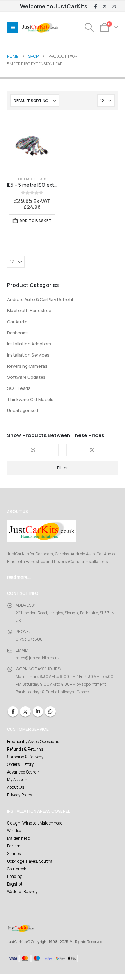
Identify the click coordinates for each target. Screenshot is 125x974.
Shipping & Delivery (25, 757)
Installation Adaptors (29, 344)
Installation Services (28, 355)
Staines (14, 853)
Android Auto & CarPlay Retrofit (40, 299)
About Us (15, 787)
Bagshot (14, 884)
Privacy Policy (19, 795)
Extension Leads (32, 179)
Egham (13, 846)
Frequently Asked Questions (33, 741)
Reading (15, 876)
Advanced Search (23, 772)
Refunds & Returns (25, 749)
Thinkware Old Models (30, 399)
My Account (18, 780)
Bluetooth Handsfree (29, 310)
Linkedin (38, 711)
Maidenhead (18, 838)
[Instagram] (114, 6)
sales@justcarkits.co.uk (38, 658)
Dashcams (18, 333)
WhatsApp (50, 711)
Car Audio (17, 321)
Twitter (25, 711)
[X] (104, 6)
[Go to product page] (32, 146)
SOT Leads (19, 388)
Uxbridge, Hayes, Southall (31, 861)
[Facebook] (95, 6)
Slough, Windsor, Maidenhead (35, 823)
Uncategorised (22, 410)
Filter (62, 467)
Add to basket (35, 220)
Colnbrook (16, 869)
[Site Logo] (40, 28)
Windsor (15, 831)
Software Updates (26, 377)
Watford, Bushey (22, 892)
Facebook (13, 711)
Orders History (20, 764)
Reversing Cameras (27, 366)
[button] (12, 27)
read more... (19, 577)
